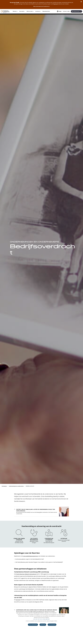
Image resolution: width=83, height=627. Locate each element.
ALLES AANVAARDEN (33, 624)
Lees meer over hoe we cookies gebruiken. (41, 619)
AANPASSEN (42, 624)
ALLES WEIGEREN (52, 624)
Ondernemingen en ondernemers (16, 486)
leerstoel (18, 599)
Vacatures (37, 11)
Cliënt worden (29, 11)
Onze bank (21, 11)
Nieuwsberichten (46, 11)
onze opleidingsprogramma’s (30, 556)
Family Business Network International (26, 574)
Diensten (15, 11)
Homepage (4, 486)
